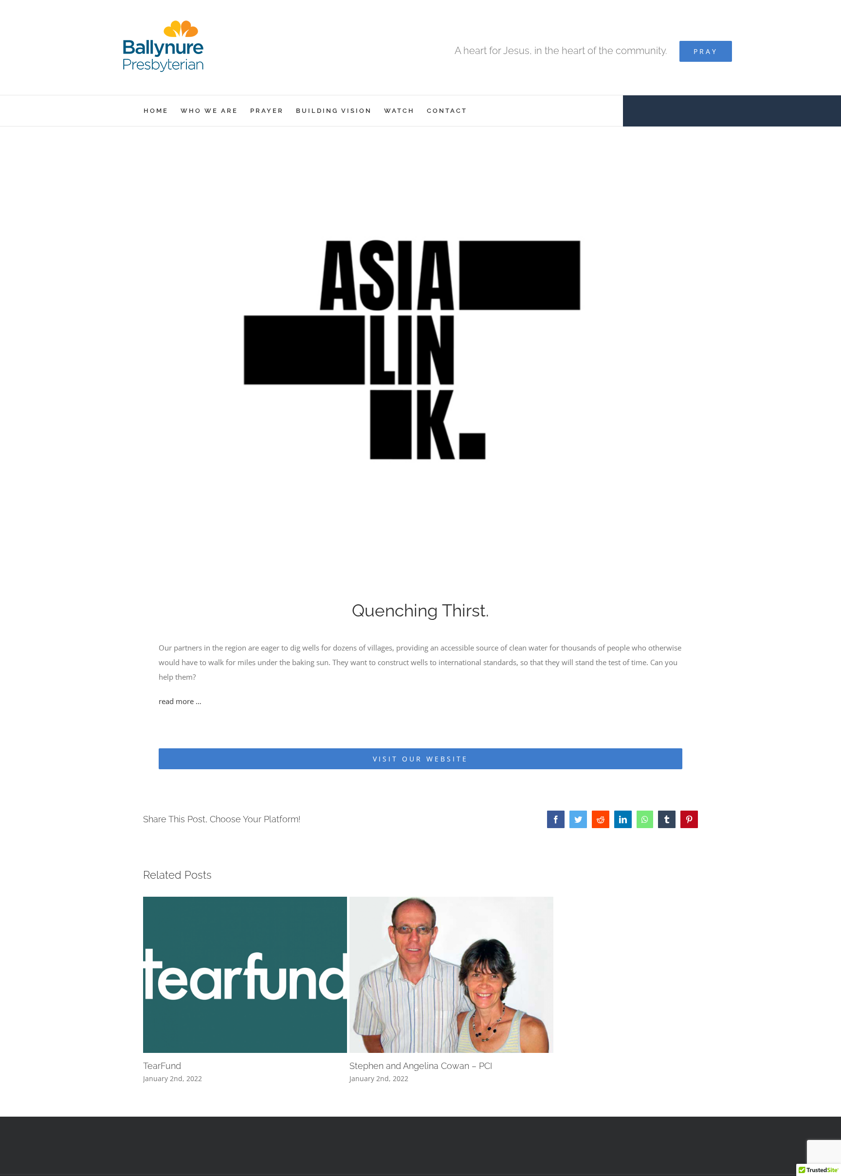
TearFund (162, 1066)
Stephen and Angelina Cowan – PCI (420, 1066)
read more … (180, 701)
